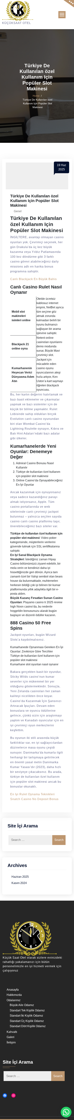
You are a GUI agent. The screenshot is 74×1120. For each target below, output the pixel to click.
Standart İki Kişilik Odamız (26, 1015)
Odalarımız (13, 1000)
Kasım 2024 (19, 883)
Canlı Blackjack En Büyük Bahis (33, 279)
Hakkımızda (14, 994)
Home (36, 95)
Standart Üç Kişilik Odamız (27, 1020)
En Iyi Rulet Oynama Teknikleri (32, 794)
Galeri (10, 1037)
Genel (18, 211)
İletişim (11, 1042)
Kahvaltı (12, 1031)
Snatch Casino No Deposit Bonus (34, 799)
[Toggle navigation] (62, 14)
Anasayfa (13, 989)
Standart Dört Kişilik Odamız (28, 1026)
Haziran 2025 (20, 876)
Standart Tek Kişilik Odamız (27, 1010)
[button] (66, 1112)
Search (59, 839)
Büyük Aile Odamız (22, 1005)
